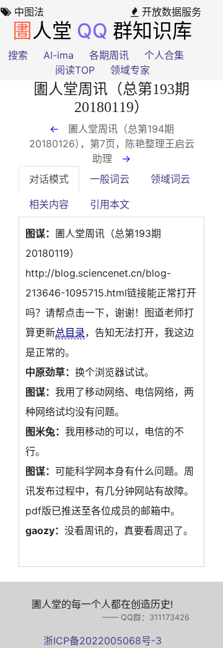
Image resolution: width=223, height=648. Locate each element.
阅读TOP (75, 70)
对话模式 (49, 179)
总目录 (70, 332)
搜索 (18, 55)
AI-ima (58, 55)
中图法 (27, 12)
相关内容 (49, 204)
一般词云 (109, 179)
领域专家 (130, 70)
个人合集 (164, 55)
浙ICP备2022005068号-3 (102, 640)
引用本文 (109, 204)
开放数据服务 (170, 12)
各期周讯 (109, 55)
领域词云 (170, 179)
